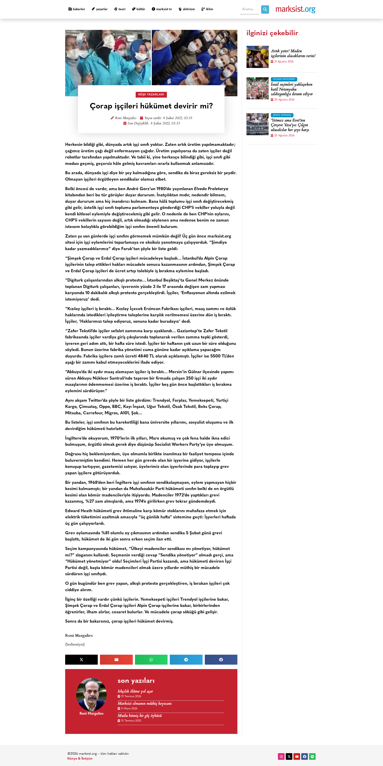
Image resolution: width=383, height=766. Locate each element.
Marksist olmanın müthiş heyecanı (145, 704)
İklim (209, 9)
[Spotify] (312, 756)
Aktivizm (189, 9)
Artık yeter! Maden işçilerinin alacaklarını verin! (293, 54)
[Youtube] (296, 756)
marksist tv (164, 9)
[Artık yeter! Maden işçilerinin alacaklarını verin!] (257, 57)
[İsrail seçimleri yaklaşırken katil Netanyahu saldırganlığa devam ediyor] (257, 88)
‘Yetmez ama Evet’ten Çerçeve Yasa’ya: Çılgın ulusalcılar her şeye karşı (290, 125)
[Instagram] (281, 756)
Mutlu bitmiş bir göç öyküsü (140, 716)
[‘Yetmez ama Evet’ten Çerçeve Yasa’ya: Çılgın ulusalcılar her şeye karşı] (257, 124)
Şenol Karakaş (282, 115)
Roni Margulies (125, 118)
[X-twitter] (289, 756)
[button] (81, 660)
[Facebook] (304, 756)
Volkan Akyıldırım (284, 79)
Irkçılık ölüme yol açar (135, 692)
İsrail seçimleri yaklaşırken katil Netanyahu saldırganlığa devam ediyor (292, 90)
